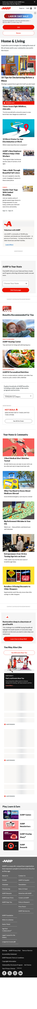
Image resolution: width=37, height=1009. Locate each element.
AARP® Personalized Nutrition (16, 372)
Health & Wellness (8, 339)
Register (21, 8)
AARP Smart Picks (8, 898)
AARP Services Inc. (24, 911)
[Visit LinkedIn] (20, 973)
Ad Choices (27, 965)
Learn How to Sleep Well (18, 639)
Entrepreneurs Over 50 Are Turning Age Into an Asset (15, 555)
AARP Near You (7, 902)
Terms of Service (27, 950)
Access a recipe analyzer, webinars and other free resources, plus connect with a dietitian (18, 376)
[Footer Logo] (18, 861)
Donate (4, 880)
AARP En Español (23, 880)
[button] (35, 8)
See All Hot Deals (18, 421)
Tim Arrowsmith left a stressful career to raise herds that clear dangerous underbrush (17, 113)
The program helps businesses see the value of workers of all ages (12, 161)
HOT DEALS (10, 410)
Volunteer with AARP (12, 230)
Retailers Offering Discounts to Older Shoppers (17, 587)
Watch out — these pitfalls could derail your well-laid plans (17, 528)
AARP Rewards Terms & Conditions (13, 957)
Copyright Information (9, 961)
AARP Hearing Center (12, 342)
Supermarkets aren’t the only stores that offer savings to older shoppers (18, 593)
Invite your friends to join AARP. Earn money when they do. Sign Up (13, 3)
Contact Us (22, 875)
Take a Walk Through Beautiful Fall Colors (11, 171)
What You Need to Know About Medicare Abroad (17, 492)
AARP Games (25, 815)
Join (18, 27)
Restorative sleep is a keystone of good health (17, 623)
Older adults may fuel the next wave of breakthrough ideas (15, 561)
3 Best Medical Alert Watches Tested (16, 459)
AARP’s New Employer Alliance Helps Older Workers (12, 153)
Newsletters (22, 884)
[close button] (35, 13)
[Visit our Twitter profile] (10, 973)
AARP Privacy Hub (15, 950)
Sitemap (4, 950)
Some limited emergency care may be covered (18, 496)
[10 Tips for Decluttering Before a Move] (18, 65)
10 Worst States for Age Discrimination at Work (13, 140)
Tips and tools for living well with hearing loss (16, 345)
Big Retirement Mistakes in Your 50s (17, 522)
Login (27, 8)
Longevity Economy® (9, 942)
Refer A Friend (22, 889)
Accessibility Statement (9, 954)
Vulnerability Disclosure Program (12, 965)
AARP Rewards (7, 893)
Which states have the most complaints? (15, 145)
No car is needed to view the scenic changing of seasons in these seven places (11, 178)
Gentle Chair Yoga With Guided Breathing (10, 192)
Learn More (9, 244)
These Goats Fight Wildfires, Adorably (14, 107)
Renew (18, 33)
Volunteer (5, 884)
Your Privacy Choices (8, 968)
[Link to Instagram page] (15, 973)
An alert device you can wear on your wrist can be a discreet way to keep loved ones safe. (18, 465)
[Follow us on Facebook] (4, 973)
